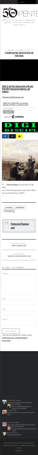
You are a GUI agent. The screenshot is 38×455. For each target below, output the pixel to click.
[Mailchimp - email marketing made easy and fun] (14, 118)
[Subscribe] (19, 136)
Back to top (18, 450)
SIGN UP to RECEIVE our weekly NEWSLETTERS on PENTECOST (15, 104)
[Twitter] (12, 136)
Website (5, 319)
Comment (6, 273)
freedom (8, 207)
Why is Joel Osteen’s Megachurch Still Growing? (21, 424)
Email (4, 309)
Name (4, 299)
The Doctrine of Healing (14, 434)
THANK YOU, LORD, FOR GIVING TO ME (19, 255)
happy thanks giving (19, 244)
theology (10, 50)
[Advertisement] (19, 38)
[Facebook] (5, 136)
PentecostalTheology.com (13, 97)
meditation (20, 207)
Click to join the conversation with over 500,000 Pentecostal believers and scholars (17, 88)
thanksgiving (9, 211)
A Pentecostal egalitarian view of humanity (19, 402)
